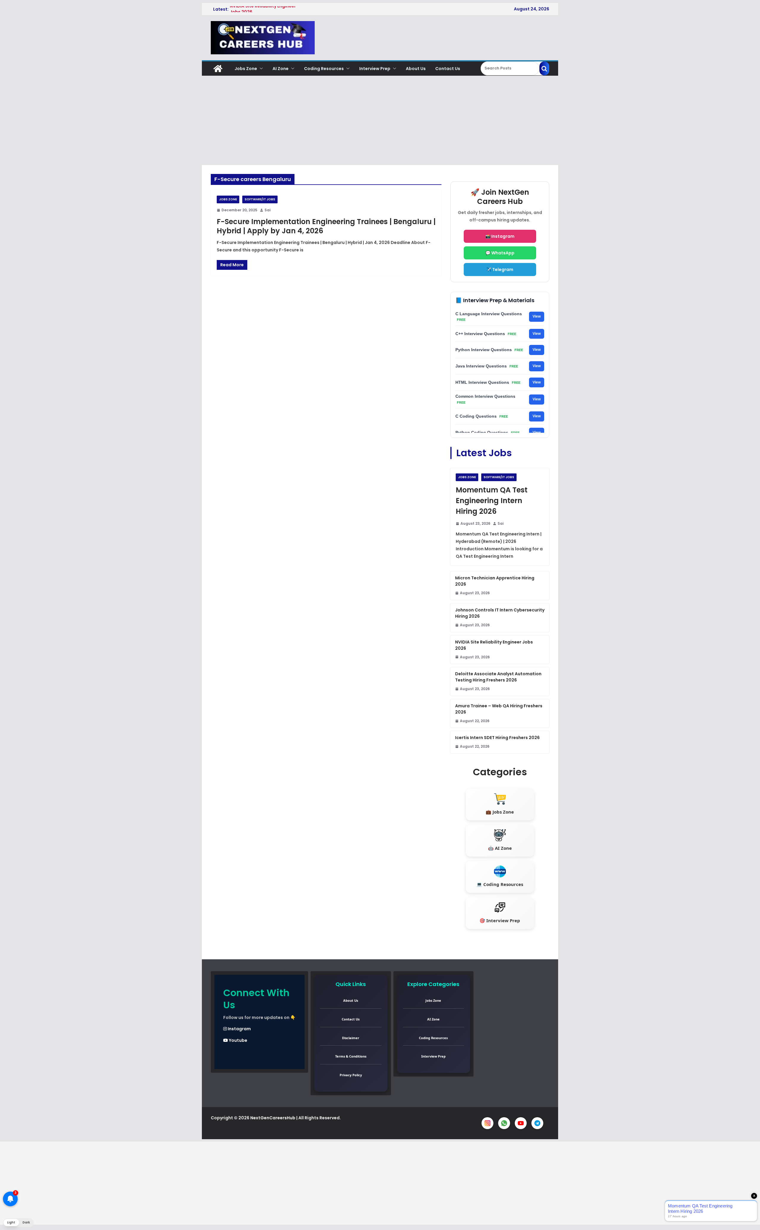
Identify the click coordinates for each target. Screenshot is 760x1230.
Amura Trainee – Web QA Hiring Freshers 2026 (498, 709)
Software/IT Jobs (260, 199)
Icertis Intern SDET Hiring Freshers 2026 (497, 738)
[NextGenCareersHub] (218, 68)
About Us (416, 69)
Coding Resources (324, 69)
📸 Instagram (499, 236)
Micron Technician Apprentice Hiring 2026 (494, 581)
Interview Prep (374, 69)
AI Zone (281, 69)
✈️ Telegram (499, 269)
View (537, 316)
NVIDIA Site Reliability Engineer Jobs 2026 (494, 645)
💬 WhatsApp (499, 253)
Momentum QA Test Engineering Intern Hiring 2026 (492, 500)
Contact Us (447, 69)
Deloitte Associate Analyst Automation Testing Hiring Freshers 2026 (498, 677)
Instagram (239, 1029)
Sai (267, 210)
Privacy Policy (351, 1075)
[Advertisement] (380, 120)
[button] (260, 68)
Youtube (237, 1040)
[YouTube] (521, 1123)
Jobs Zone (246, 69)
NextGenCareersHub (272, 1118)
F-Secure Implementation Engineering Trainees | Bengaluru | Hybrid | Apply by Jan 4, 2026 (326, 226)
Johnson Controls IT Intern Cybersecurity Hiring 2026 (499, 613)
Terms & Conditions (350, 1056)
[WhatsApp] (504, 1123)
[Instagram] (487, 1123)
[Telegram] (537, 1123)
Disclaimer (350, 1038)
